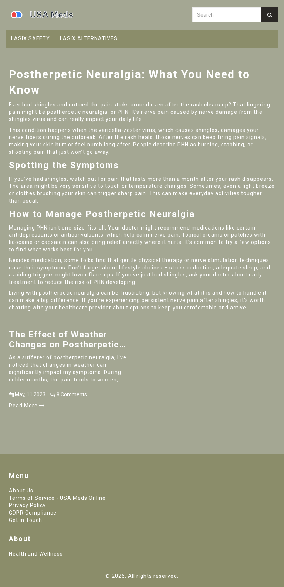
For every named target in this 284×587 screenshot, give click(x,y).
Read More (24, 405)
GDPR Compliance (33, 513)
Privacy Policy (27, 505)
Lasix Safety (30, 38)
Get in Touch (25, 520)
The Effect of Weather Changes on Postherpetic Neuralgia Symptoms (64, 339)
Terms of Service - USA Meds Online (57, 498)
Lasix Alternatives (89, 38)
